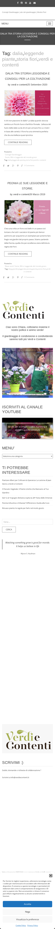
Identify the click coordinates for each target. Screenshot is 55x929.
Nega (27, 911)
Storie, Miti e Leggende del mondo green (21, 157)
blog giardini (13, 269)
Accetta (27, 904)
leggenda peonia (25, 269)
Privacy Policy (32, 925)
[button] (50, 875)
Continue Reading (18, 142)
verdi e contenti (19, 84)
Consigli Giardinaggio (13, 154)
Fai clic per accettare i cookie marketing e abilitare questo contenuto (27, 428)
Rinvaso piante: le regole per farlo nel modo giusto (23, 508)
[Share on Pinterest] (18, 166)
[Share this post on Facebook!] (3, 166)
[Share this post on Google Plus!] (13, 166)
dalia (17, 53)
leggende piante (18, 160)
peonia (35, 269)
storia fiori (26, 59)
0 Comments (29, 165)
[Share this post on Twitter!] (8, 166)
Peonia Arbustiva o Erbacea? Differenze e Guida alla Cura (25, 503)
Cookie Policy (21, 925)
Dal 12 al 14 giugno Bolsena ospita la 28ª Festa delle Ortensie (27, 498)
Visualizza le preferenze (27, 919)
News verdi (9, 266)
